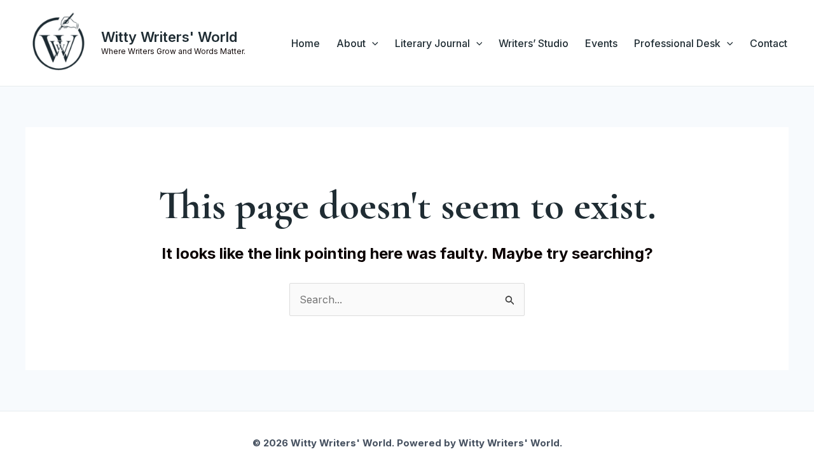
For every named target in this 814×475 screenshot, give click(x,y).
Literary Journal (432, 43)
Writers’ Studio (534, 43)
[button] (372, 43)
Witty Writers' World (169, 37)
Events (601, 43)
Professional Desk (677, 43)
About (351, 43)
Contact (768, 43)
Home (305, 43)
